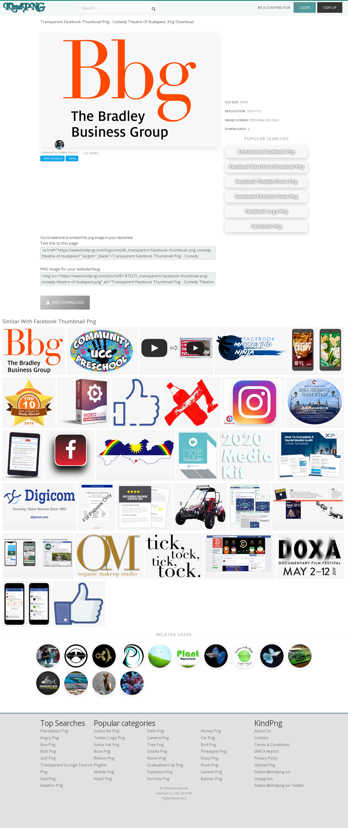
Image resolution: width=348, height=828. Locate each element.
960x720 (228, 478)
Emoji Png (210, 758)
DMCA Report (266, 751)
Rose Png (102, 751)
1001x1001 (239, 527)
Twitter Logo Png (109, 737)
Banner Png (211, 778)
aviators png (51, 785)
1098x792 (286, 575)
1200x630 (12, 425)
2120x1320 (85, 575)
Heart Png (103, 778)
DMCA (71, 158)
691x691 (182, 527)
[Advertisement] (129, 197)
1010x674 (76, 371)
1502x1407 (67, 425)
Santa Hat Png (106, 744)
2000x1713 (63, 623)
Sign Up (329, 7)
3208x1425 (225, 371)
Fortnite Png (158, 778)
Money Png (211, 731)
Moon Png (156, 758)
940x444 (281, 527)
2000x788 (105, 478)
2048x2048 (187, 478)
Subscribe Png (106, 731)
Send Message (52, 158)
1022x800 (172, 425)
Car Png (208, 737)
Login (304, 7)
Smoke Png (157, 751)
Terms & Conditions (272, 744)
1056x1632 (88, 527)
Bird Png (208, 744)
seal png (48, 778)
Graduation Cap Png (165, 765)
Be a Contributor (274, 7)
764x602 (153, 575)
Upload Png (264, 765)
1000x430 (12, 575)
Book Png (209, 765)
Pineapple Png (214, 751)
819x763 (11, 623)
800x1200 (12, 478)
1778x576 (149, 371)
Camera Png (158, 737)
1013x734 (286, 478)
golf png (48, 758)
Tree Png (155, 744)
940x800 (125, 527)
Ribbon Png (104, 758)
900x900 (120, 425)
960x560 (230, 425)
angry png (49, 737)
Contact (261, 737)
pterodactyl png (54, 731)
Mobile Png (104, 771)
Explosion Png (160, 771)
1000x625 (213, 575)
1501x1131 (13, 371)
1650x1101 (301, 371)
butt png (48, 751)
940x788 (294, 425)
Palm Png (155, 731)
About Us (262, 731)
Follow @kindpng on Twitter (279, 785)
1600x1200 (55, 478)
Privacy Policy (266, 758)
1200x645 (12, 527)
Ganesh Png (211, 771)
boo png (48, 744)
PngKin (100, 765)
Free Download (67, 302)
